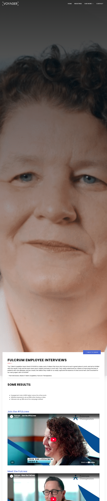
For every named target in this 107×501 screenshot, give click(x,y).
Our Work (88, 4)
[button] (92, 352)
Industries (78, 4)
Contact (99, 4)
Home (70, 4)
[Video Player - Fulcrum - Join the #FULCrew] (53, 439)
